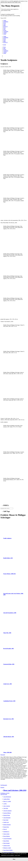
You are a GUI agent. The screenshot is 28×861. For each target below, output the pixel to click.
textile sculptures (4, 422)
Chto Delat (5, 808)
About (4, 34)
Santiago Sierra (6, 845)
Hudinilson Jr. (6, 831)
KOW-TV (5, 26)
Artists (4, 20)
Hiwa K (5, 829)
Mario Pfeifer (6, 840)
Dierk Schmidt (6, 843)
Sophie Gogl (6, 822)
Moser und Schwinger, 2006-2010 (14, 790)
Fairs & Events (4, 794)
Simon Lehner (6, 833)
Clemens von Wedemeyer (8, 852)
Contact (5, 32)
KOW (4, 44)
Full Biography (4, 785)
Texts (4, 24)
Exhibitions (5, 21)
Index (4, 25)
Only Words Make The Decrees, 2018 (9, 222)
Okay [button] (14, 859)
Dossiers (2, 787)
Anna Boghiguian (7, 796)
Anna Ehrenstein (6, 817)
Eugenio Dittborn (7, 813)
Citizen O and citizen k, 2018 (7, 321)
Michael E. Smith (7, 847)
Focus (4, 22)
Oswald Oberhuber (7, 838)
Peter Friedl (5, 820)
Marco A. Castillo (7, 801)
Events (4, 30)
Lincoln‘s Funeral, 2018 (6, 66)
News (4, 27)
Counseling (5, 31)
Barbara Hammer (7, 824)
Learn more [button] (17, 855)
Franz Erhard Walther (8, 850)
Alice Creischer (6, 806)
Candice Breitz (6, 799)
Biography (3, 754)
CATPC (5, 803)
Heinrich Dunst (6, 815)
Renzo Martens (6, 836)
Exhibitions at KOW (5, 793)
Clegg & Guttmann (7, 810)
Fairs (4, 29)
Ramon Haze (6, 827)
